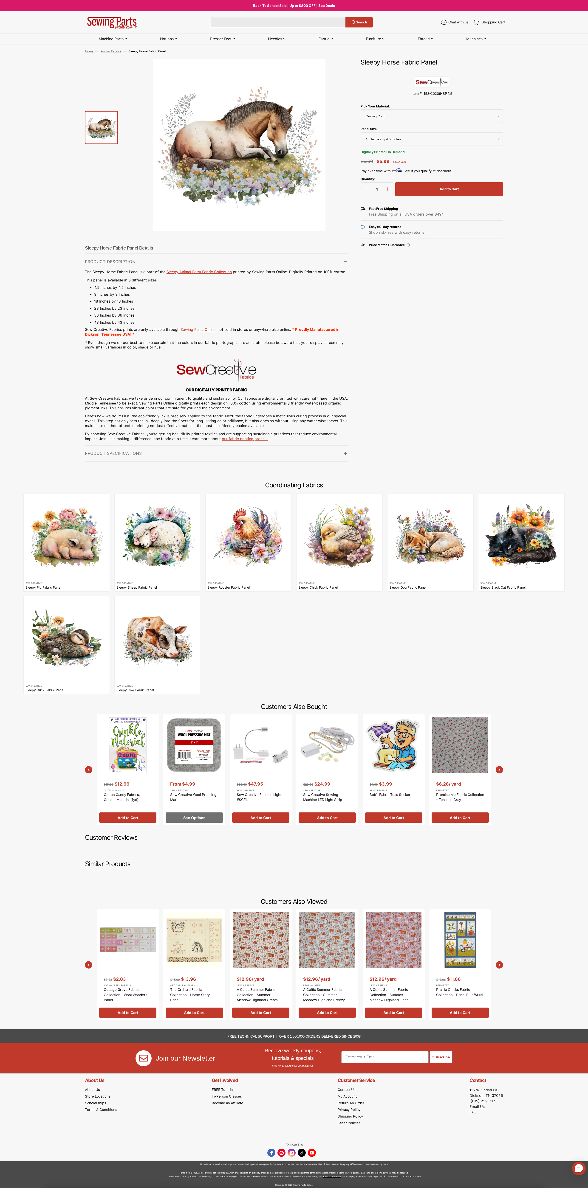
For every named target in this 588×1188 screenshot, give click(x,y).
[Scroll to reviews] (432, 71)
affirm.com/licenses (332, 1176)
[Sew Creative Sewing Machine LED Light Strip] (327, 769)
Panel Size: (369, 129)
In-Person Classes (227, 1096)
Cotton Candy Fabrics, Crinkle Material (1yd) (122, 797)
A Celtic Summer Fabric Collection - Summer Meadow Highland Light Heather (389, 997)
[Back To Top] (581, 1181)
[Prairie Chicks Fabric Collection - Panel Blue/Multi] (460, 964)
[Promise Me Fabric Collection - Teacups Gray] (460, 769)
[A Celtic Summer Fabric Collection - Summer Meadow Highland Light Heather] (393, 964)
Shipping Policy (350, 1116)
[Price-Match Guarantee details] (408, 245)
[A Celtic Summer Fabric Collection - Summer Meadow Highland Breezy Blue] (327, 964)
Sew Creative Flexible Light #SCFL (259, 797)
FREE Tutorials (223, 1089)
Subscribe (441, 1057)
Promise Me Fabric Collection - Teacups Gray (460, 797)
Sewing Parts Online (198, 329)
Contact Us (347, 1089)
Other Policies (349, 1123)
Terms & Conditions (101, 1109)
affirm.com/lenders (319, 1172)
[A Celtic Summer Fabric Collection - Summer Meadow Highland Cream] (261, 964)
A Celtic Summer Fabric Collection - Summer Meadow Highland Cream (257, 994)
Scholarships (95, 1103)
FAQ (472, 1112)
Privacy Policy (349, 1109)
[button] (489, 22)
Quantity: (368, 179)
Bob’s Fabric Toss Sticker (390, 794)
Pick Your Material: (375, 106)
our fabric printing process (245, 438)
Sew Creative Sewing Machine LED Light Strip (322, 797)
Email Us (477, 1106)
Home (89, 51)
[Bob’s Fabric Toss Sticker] (393, 769)
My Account (347, 1096)
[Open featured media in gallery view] (337, 69)
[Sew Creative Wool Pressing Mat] (194, 769)
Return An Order (351, 1103)
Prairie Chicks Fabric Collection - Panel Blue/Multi (459, 992)
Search (361, 22)
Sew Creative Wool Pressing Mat (193, 797)
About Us (92, 1089)
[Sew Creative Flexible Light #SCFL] (261, 769)
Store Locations (97, 1096)
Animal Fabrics (111, 51)
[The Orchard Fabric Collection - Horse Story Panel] (194, 964)
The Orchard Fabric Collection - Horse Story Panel (190, 994)
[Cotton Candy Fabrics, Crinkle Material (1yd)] (128, 769)
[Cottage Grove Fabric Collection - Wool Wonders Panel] (128, 964)
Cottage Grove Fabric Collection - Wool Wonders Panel (125, 994)
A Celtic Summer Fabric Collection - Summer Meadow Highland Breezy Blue (324, 997)
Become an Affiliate (227, 1103)
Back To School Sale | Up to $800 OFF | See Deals (294, 5)
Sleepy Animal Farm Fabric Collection (199, 272)
